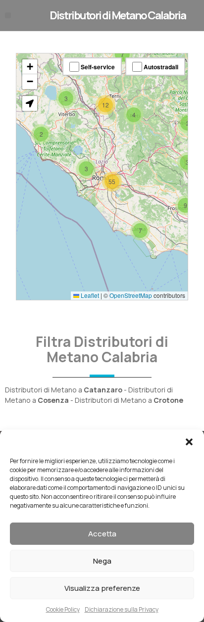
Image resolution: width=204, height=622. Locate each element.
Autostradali (160, 66)
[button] (189, 442)
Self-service (97, 66)
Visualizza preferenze (102, 588)
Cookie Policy (63, 609)
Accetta (102, 533)
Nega (102, 561)
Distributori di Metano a (63, 389)
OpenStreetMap (130, 295)
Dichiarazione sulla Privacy (121, 609)
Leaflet (89, 295)
